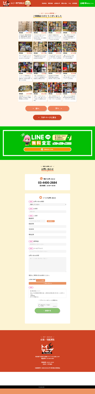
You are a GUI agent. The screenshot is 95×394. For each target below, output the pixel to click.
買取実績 (50, 3)
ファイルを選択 (40, 280)
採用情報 (74, 3)
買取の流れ (64, 3)
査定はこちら (90, 3)
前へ (36, 108)
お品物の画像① (32, 279)
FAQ (70, 3)
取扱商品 (44, 3)
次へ (59, 108)
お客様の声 (57, 3)
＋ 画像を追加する (47, 283)
